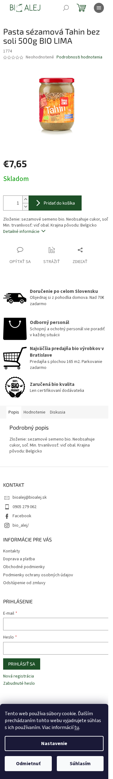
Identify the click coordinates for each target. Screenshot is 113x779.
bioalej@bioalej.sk (30, 497)
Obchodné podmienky (24, 567)
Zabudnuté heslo (19, 684)
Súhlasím (80, 763)
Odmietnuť (28, 763)
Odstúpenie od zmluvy (24, 583)
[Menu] (99, 8)
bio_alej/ (21, 525)
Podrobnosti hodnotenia (79, 57)
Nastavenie (54, 743)
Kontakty (11, 551)
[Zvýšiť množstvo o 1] (25, 199)
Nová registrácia (18, 676)
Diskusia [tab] (57, 412)
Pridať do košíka (59, 203)
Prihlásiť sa (21, 664)
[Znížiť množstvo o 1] (25, 206)
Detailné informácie (21, 231)
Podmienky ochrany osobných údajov (38, 575)
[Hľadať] (66, 8)
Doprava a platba (19, 559)
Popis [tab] (13, 412)
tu (76, 727)
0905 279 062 (24, 507)
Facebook (22, 516)
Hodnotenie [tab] (35, 412)
